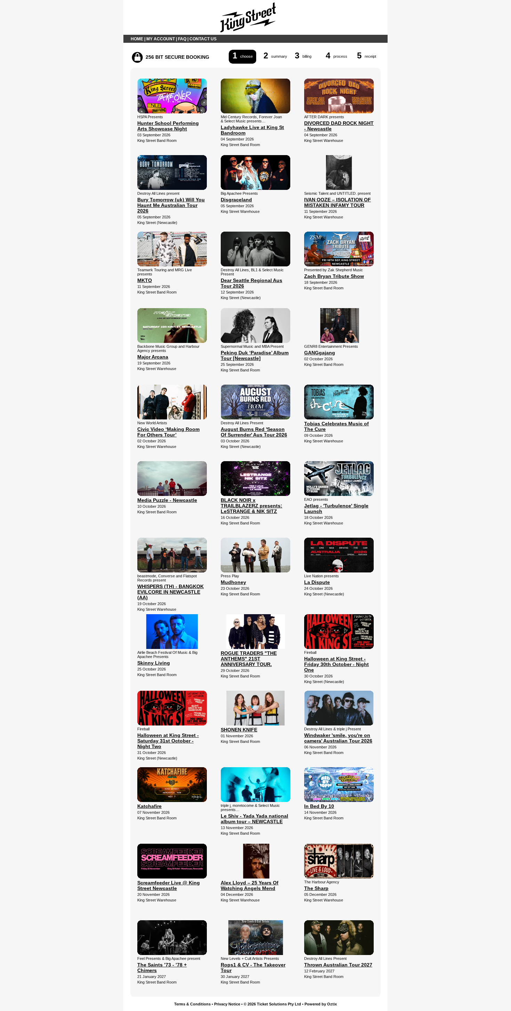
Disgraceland (236, 199)
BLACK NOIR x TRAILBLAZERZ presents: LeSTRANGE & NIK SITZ (251, 505)
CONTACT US (203, 39)
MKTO (144, 280)
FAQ (182, 39)
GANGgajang (319, 352)
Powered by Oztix (321, 1004)
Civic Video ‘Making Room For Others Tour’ (168, 432)
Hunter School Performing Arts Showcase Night (168, 125)
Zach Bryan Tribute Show (334, 276)
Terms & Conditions (192, 1004)
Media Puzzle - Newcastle (167, 500)
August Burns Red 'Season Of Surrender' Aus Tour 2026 (254, 432)
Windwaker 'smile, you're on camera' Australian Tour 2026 (338, 738)
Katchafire (149, 806)
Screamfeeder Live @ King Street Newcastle (168, 885)
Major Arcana (152, 357)
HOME (137, 39)
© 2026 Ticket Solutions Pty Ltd (272, 1004)
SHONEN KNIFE (239, 729)
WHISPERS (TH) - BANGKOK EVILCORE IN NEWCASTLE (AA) (170, 592)
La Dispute (317, 582)
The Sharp (316, 888)
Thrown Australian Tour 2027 (338, 965)
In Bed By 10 (319, 806)
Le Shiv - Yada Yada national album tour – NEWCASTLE (254, 818)
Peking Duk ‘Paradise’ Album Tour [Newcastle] (255, 355)
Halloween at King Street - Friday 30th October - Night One (336, 664)
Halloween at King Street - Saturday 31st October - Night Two (168, 740)
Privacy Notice (227, 1004)
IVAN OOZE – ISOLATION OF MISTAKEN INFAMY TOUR (337, 202)
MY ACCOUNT (160, 39)
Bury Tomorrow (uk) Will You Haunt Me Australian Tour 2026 (171, 205)
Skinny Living (153, 663)
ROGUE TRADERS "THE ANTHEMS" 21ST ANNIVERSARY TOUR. (249, 658)
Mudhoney (233, 582)
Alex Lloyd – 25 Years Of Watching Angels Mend (249, 885)
